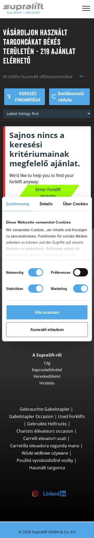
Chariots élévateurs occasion (44, 431)
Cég (47, 362)
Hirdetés (47, 383)
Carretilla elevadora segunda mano (44, 446)
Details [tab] (46, 204)
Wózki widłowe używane (45, 453)
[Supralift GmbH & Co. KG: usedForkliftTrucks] (22, 7)
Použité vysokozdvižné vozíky (45, 460)
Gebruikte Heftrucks (47, 424)
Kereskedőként (47, 376)
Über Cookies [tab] (75, 204)
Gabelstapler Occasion (31, 416)
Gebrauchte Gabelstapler (45, 409)
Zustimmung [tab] (17, 204)
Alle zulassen (47, 312)
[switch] (80, 272)
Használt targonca (47, 468)
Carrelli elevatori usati (44, 438)
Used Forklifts (71, 416)
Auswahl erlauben (47, 329)
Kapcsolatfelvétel (47, 369)
